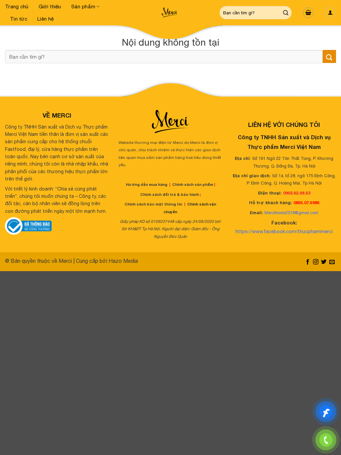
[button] (308, 12)
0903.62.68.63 (296, 193)
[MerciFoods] (170, 12)
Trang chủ (17, 6)
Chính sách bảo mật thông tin (153, 204)
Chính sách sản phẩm (192, 184)
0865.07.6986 (306, 202)
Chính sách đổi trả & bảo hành (169, 194)
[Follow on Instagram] (315, 262)
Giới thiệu (50, 6)
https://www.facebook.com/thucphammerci (284, 231)
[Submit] (285, 12)
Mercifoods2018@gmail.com (291, 212)
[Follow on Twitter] (323, 262)
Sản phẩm (83, 6)
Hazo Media (123, 261)
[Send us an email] (332, 262)
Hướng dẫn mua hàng (146, 184)
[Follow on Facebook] (307, 262)
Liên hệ (45, 19)
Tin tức (18, 19)
